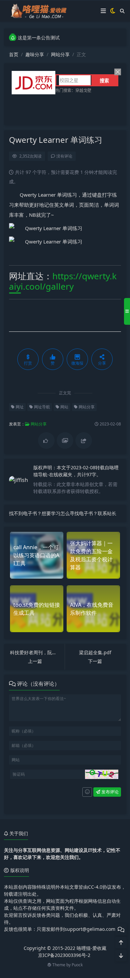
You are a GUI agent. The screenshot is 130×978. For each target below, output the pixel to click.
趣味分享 (34, 54)
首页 (13, 54)
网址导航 (41, 407)
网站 (63, 407)
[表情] (87, 792)
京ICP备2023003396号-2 (64, 955)
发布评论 (109, 792)
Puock (77, 965)
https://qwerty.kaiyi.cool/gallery (63, 281)
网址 (19, 407)
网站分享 (60, 54)
